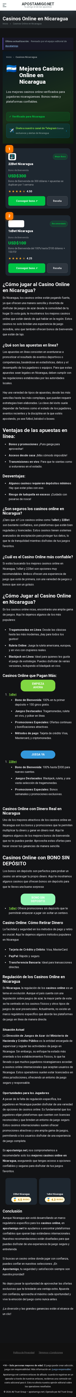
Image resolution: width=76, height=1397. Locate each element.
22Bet (13, 761)
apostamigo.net (38, 4)
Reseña (57, 201)
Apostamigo (11, 46)
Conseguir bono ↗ (27, 201)
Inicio (5, 23)
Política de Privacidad (23, 1352)
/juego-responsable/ (61, 1369)
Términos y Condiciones (51, 1352)
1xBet (12, 694)
